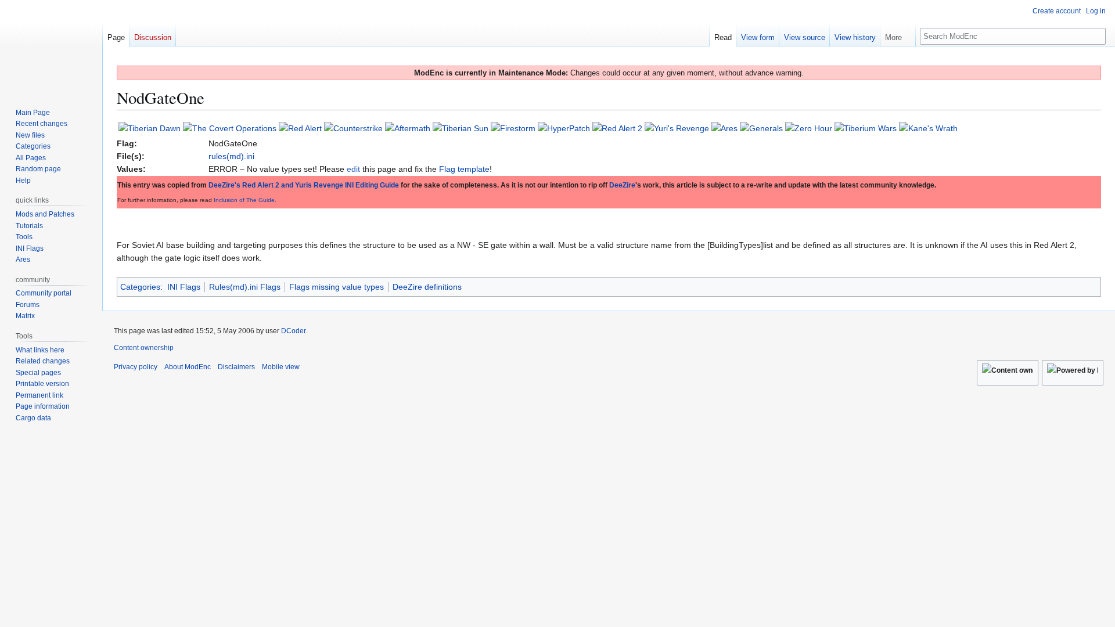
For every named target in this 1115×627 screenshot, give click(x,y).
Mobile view (281, 367)
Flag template (464, 169)
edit (353, 169)
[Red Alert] (300, 127)
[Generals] (761, 127)
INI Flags (183, 286)
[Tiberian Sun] (460, 127)
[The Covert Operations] (229, 127)
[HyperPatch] (564, 127)
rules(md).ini (231, 156)
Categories (140, 286)
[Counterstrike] (353, 127)
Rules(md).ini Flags (244, 286)
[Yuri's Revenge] (677, 127)
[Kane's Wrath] (928, 127)
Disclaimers (236, 367)
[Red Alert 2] (617, 127)
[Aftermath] (407, 127)
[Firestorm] (513, 127)
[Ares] (724, 127)
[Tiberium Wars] (866, 127)
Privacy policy (135, 367)
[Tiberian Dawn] (149, 127)
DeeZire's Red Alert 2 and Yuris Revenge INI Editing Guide (303, 185)
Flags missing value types (336, 286)
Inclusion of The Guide (244, 200)
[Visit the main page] (51, 46)
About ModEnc (187, 367)
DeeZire (622, 185)
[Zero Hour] (808, 127)
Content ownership (144, 348)
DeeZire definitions (427, 286)
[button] (897, 34)
